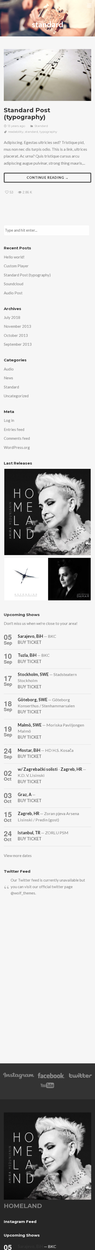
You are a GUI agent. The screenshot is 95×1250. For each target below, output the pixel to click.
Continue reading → (48, 178)
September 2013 (18, 344)
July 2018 (12, 317)
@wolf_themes (23, 893)
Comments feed (17, 438)
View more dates (18, 855)
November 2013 (17, 326)
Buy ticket (30, 642)
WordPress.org (17, 447)
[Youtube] (47, 1087)
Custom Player (16, 266)
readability (16, 132)
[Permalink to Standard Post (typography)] (47, 75)
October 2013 (16, 335)
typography (48, 132)
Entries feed (14, 429)
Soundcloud (13, 283)
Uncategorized (16, 395)
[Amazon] (18, 1078)
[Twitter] (80, 1078)
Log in (9, 420)
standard (31, 132)
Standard (41, 126)
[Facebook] (51, 1078)
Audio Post (13, 293)
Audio (9, 369)
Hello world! (14, 257)
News (8, 378)
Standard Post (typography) (27, 113)
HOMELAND (23, 1206)
